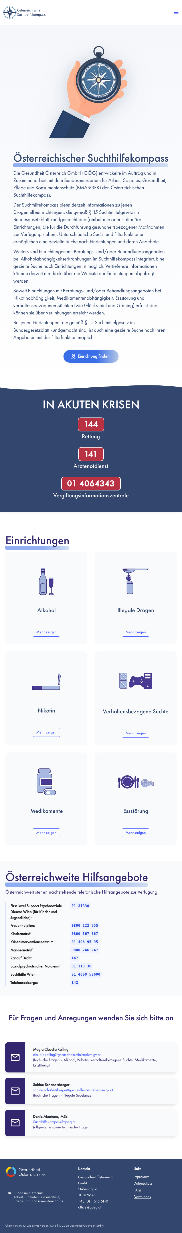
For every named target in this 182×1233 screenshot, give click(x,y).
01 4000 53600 (85, 974)
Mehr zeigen (46, 632)
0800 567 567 (84, 934)
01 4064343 (91, 484)
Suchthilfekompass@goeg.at (54, 1122)
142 (74, 982)
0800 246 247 (84, 950)
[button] (176, 12)
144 (91, 424)
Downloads (142, 1197)
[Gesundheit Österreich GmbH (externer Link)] (35, 1172)
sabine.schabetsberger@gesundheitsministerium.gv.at (73, 1090)
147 (74, 958)
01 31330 (80, 906)
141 (91, 454)
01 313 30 (81, 966)
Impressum (141, 1176)
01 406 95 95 (84, 942)
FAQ (137, 1190)
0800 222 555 (84, 925)
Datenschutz (143, 1183)
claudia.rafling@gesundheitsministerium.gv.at (67, 1054)
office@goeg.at (89, 1207)
